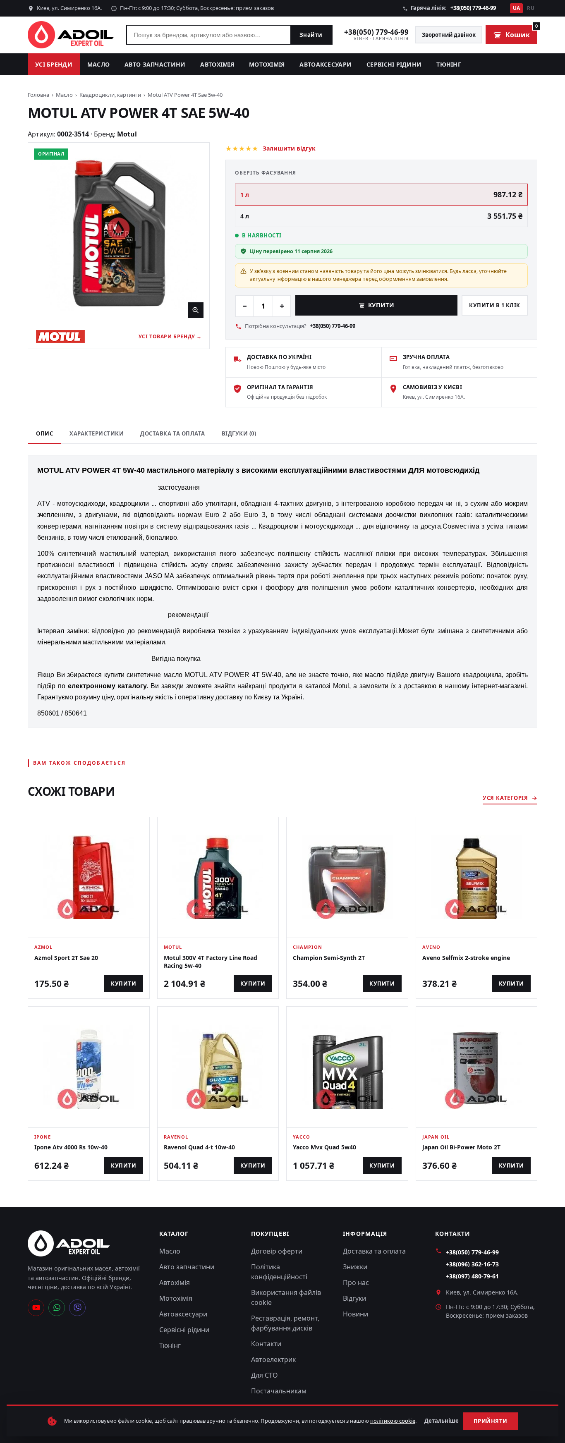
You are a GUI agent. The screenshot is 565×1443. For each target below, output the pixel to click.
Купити (381, 305)
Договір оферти (276, 1251)
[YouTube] (36, 1307)
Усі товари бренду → (170, 336)
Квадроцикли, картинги (110, 94)
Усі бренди (53, 64)
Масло (98, 64)
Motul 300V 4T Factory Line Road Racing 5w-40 (210, 961)
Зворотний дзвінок (449, 34)
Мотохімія (267, 64)
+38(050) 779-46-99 (473, 8)
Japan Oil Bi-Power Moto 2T (461, 1147)
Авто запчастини (154, 64)
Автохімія (217, 64)
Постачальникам (278, 1390)
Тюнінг (448, 64)
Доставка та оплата (172, 433)
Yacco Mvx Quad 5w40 (324, 1147)
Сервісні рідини (393, 64)
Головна (38, 94)
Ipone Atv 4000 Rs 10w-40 (71, 1147)
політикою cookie (392, 1420)
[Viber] (77, 1307)
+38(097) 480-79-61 (472, 1276)
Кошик (521, 32)
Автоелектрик (273, 1359)
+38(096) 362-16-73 (472, 1264)
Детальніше (441, 1420)
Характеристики (96, 433)
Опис (44, 433)
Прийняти (491, 1421)
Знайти (311, 34)
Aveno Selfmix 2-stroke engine (466, 958)
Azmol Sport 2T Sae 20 (66, 958)
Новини (355, 1314)
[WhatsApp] (56, 1307)
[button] (118, 233)
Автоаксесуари (325, 64)
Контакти (266, 1343)
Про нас (356, 1282)
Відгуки (354, 1298)
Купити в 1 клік (494, 305)
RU (530, 8)
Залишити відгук (289, 148)
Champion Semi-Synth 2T (329, 958)
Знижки (355, 1266)
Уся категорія (505, 798)
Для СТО (264, 1375)
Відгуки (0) (239, 433)
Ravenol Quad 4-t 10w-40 (199, 1147)
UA (516, 8)
